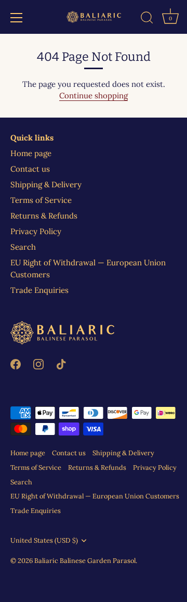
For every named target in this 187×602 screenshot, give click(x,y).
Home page (30, 153)
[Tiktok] (61, 363)
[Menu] (16, 17)
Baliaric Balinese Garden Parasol (85, 560)
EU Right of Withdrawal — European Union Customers (94, 496)
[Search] (147, 19)
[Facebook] (15, 363)
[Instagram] (38, 363)
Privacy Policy (35, 231)
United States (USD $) (44, 540)
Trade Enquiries (39, 290)
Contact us (30, 169)
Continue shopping (93, 95)
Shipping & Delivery (46, 184)
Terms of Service (41, 200)
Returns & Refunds (43, 216)
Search (23, 247)
